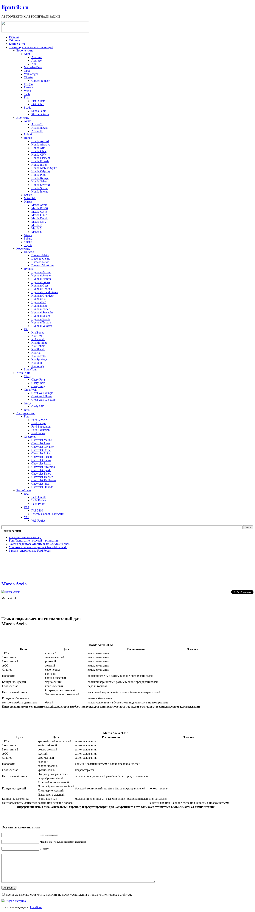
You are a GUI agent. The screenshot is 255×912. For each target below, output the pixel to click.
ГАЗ (26, 507)
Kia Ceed (37, 335)
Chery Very (38, 386)
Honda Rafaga (40, 178)
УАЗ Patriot (38, 520)
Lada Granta (38, 497)
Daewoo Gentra (40, 258)
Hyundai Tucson (41, 322)
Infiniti (28, 134)
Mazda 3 (36, 228)
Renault (28, 87)
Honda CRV (38, 154)
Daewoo (29, 252)
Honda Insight (39, 164)
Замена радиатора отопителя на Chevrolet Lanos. (39, 543)
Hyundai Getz (39, 285)
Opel (27, 70)
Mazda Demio (39, 218)
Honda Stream (39, 188)
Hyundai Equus (40, 282)
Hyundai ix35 (39, 305)
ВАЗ (26, 493)
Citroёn (28, 77)
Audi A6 (36, 60)
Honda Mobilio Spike (44, 168)
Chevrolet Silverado (43, 466)
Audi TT (36, 63)
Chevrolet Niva (40, 483)
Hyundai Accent (41, 272)
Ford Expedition (41, 426)
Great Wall (30, 389)
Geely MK (37, 406)
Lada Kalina (38, 500)
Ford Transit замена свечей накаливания (34, 540)
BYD (27, 409)
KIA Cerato (38, 339)
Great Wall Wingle (42, 393)
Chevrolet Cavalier (42, 446)
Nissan (28, 235)
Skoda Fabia (38, 110)
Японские (22, 117)
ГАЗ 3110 (37, 510)
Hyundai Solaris (40, 315)
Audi (27, 53)
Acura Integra (39, 127)
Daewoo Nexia (40, 262)
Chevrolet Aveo (40, 443)
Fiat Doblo (37, 104)
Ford (26, 416)
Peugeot (28, 84)
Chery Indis (38, 382)
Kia (26, 329)
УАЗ (26, 517)
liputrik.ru (15, 7)
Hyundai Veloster (41, 325)
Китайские (23, 372)
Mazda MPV (39, 221)
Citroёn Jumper (40, 80)
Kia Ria (36, 352)
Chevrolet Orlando (42, 487)
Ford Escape (38, 423)
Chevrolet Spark (41, 470)
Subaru (28, 238)
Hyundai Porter (40, 309)
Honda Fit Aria (40, 161)
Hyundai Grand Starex (44, 292)
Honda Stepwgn (41, 184)
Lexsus (28, 194)
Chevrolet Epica (40, 453)
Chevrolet (29, 436)
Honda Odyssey (40, 171)
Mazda (28, 201)
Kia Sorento (38, 356)
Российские (23, 490)
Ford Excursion (40, 429)
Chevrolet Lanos (41, 460)
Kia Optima (38, 346)
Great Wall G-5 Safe (43, 399)
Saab (27, 94)
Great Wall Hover (41, 396)
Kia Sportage (39, 359)
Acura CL (37, 124)
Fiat (26, 97)
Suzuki (28, 241)
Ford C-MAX (39, 419)
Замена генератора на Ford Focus (30, 550)
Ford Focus (38, 433)
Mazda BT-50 (39, 208)
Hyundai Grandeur (42, 295)
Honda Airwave (40, 144)
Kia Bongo (37, 332)
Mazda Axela (39, 205)
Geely (27, 403)
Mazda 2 (36, 225)
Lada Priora (38, 503)
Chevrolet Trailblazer (43, 480)
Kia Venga (37, 366)
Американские (25, 413)
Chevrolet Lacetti (41, 456)
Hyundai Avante (41, 275)
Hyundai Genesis (41, 288)
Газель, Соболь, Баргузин (47, 513)
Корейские (23, 248)
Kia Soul (36, 362)
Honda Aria (38, 147)
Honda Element (40, 157)
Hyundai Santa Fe (42, 312)
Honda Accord (40, 141)
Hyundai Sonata (40, 319)
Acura (27, 121)
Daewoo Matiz (40, 255)
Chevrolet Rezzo (41, 463)
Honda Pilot (38, 174)
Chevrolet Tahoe (41, 473)
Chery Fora (38, 379)
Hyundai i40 (38, 302)
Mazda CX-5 (39, 211)
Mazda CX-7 (39, 215)
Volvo (27, 90)
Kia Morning (39, 342)
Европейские (24, 50)
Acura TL (37, 131)
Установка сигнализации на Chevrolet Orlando (38, 547)
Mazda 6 (36, 231)
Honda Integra (39, 191)
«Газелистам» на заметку (25, 537)
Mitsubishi (30, 198)
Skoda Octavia (40, 114)
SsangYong (30, 369)
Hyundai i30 (38, 299)
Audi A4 (36, 57)
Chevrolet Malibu (41, 440)
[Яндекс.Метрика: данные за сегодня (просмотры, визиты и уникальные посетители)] (13, 901)
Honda (28, 137)
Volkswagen (31, 74)
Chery (27, 376)
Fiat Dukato (38, 100)
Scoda (27, 107)
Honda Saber (39, 181)
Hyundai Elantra (41, 278)
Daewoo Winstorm (42, 265)
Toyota (28, 245)
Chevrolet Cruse (41, 450)
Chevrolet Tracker (42, 476)
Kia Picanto (38, 349)
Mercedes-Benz (33, 67)
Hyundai (29, 268)
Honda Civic (38, 151)
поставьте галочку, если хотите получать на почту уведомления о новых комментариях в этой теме (69, 894)
